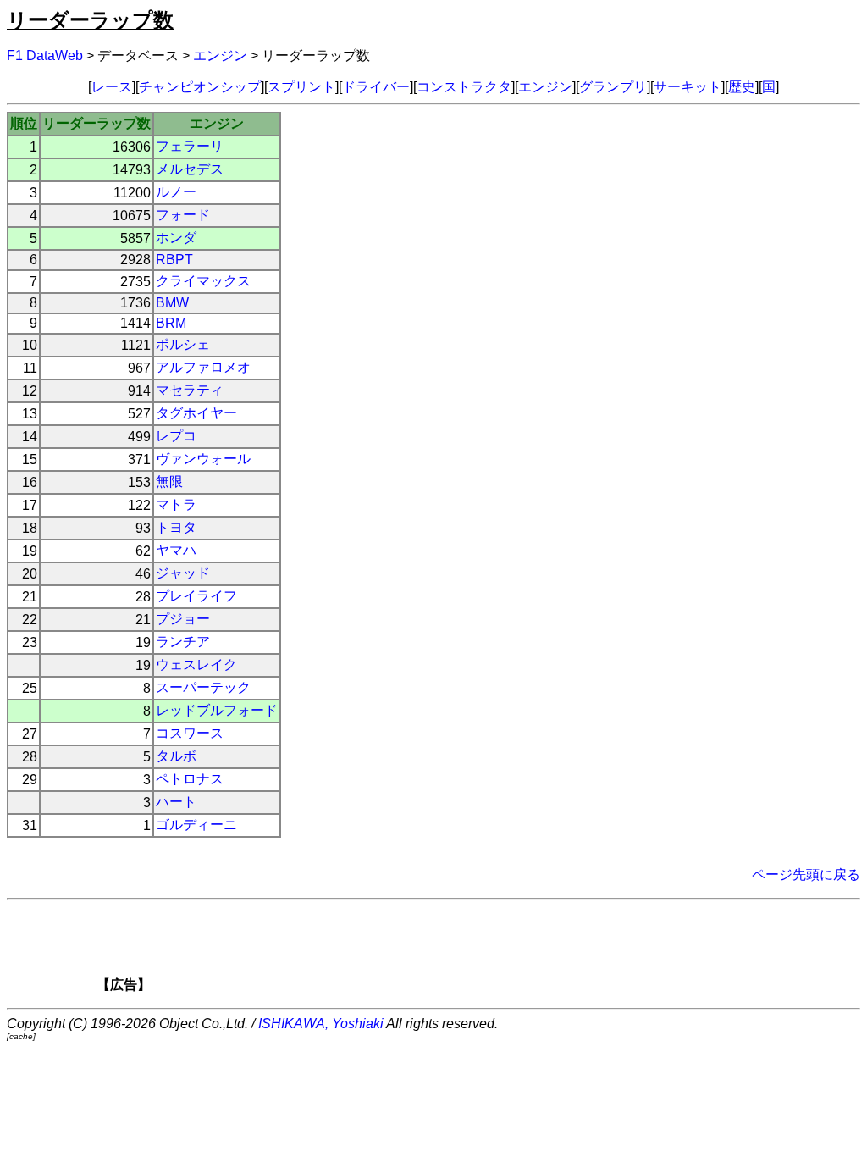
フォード (183, 215)
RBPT (174, 259)
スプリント (301, 87)
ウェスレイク (196, 664)
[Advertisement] (462, 951)
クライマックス (203, 281)
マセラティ (190, 390)
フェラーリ (190, 146)
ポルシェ (183, 344)
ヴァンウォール (203, 458)
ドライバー (376, 87)
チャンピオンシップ (200, 87)
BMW (172, 303)
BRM (171, 323)
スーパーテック (203, 687)
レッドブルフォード (217, 710)
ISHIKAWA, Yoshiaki (321, 1023)
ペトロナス (190, 779)
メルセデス (190, 169)
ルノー (176, 192)
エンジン (220, 55)
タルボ (176, 756)
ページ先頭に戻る (806, 874)
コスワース (190, 733)
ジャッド (183, 573)
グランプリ (613, 87)
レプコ (176, 436)
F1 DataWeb (45, 55)
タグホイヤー (196, 413)
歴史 (741, 87)
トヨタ (176, 527)
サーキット (687, 87)
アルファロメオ (203, 367)
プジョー (183, 619)
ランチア (183, 641)
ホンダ (176, 237)
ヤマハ (176, 550)
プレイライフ (196, 596)
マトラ (176, 504)
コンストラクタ (464, 87)
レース (111, 87)
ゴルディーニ (196, 824)
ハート (176, 801)
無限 (169, 481)
